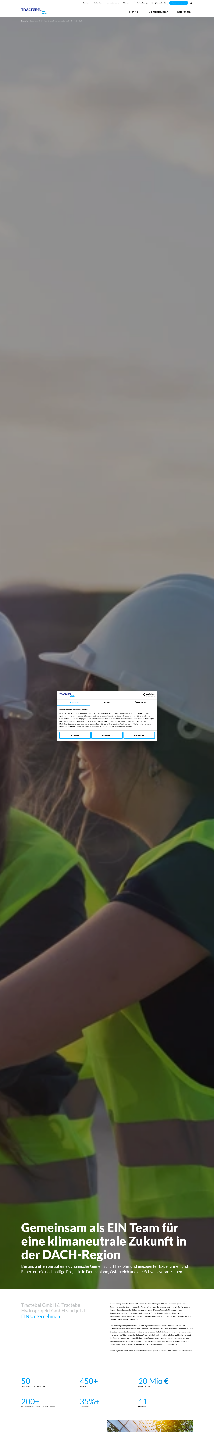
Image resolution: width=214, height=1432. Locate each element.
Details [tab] (107, 702)
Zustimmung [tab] (74, 702)
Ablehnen (75, 735)
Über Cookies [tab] (140, 702)
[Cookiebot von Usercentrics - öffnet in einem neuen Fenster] (145, 695)
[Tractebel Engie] (34, 11)
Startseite (24, 21)
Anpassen (106, 735)
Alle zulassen (139, 735)
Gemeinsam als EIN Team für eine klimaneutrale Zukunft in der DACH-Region (56, 21)
